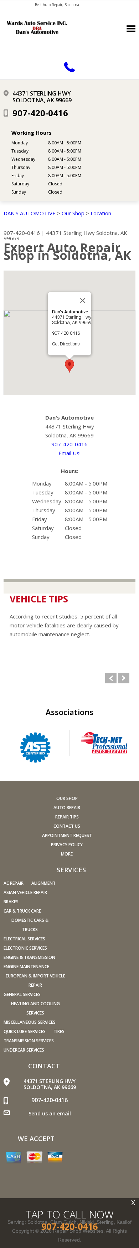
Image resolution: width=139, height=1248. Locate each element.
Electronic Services (25, 948)
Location (101, 213)
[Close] (82, 300)
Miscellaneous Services (30, 1022)
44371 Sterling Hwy (70, 232)
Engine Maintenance (26, 967)
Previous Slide (111, 678)
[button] (69, 365)
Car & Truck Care (22, 911)
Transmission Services (29, 1041)
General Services (22, 994)
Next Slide (123, 678)
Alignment (43, 883)
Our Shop (73, 213)
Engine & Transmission (29, 957)
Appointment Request (67, 835)
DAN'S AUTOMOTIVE (30, 213)
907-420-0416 (40, 113)
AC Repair (14, 883)
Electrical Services (24, 939)
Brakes (11, 902)
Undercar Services (24, 1050)
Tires (59, 1031)
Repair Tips (67, 817)
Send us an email (50, 1113)
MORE (67, 854)
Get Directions (66, 343)
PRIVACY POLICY (67, 845)
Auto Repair (66, 808)
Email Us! (69, 453)
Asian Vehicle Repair (25, 892)
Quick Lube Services (25, 1031)
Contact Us (66, 826)
